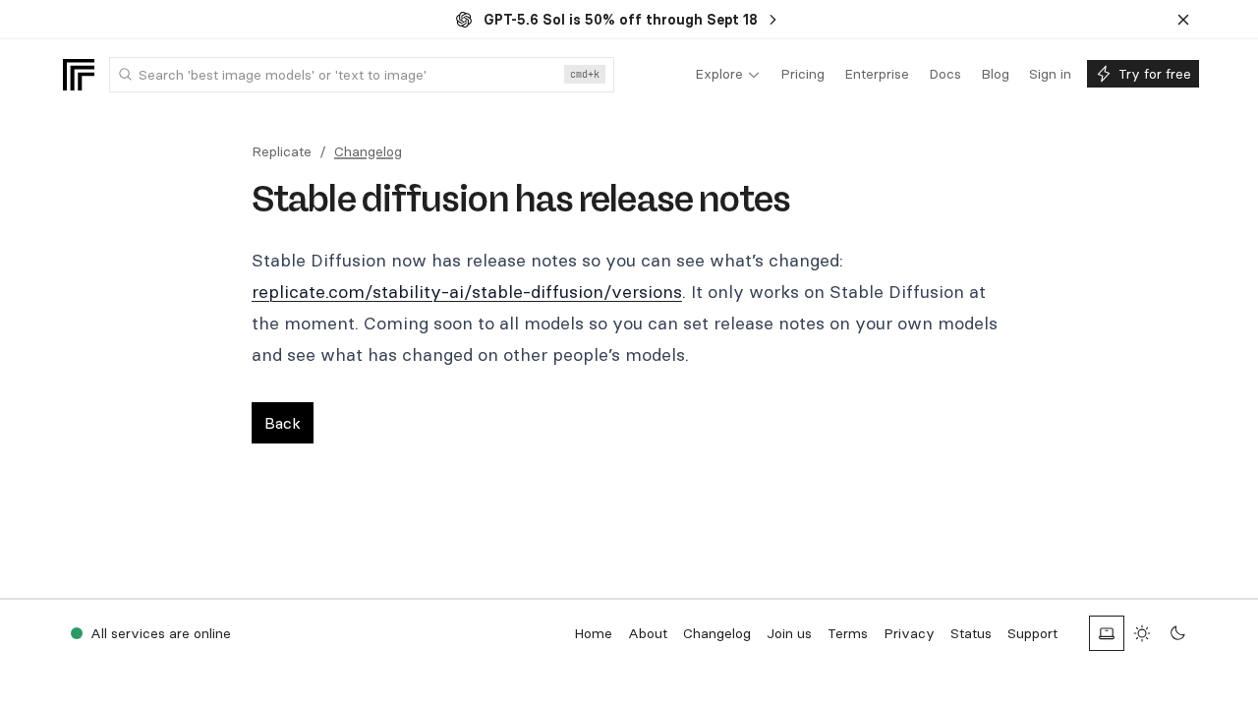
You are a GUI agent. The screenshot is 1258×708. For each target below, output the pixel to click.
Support (1032, 633)
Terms (848, 633)
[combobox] (361, 74)
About (647, 633)
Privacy (909, 633)
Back (282, 423)
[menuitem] (728, 74)
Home (593, 633)
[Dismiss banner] (1183, 19)
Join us (789, 633)
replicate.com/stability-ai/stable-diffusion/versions (467, 291)
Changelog (368, 151)
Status (971, 633)
